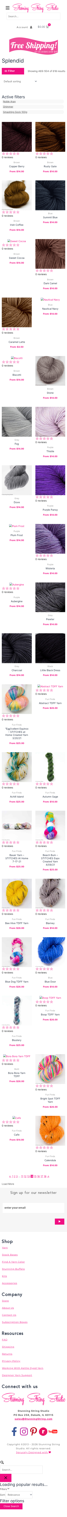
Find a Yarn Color (13, 1261)
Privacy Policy (11, 1361)
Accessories (9, 1283)
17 (42, 1176)
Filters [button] (8, 1489)
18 (45, 1176)
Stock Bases (10, 1254)
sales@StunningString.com (33, 1418)
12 (25, 1176)
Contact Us (9, 1314)
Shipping (8, 1346)
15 (35, 1176)
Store (5, 1300)
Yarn (5, 1247)
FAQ (5, 1339)
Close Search (11, 1506)
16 (38, 1176)
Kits (4, 1276)
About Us (8, 1307)
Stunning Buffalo (13, 1268)
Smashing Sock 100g (15, 112)
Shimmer (8, 106)
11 (22, 1176)
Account (23, 27)
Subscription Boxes (15, 1322)
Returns (7, 1353)
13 (28, 1176)
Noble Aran (9, 101)
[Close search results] (5, 1478)
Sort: (3, 1494)
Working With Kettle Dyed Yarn (22, 1368)
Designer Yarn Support (17, 1375)
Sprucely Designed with (32, 1452)
